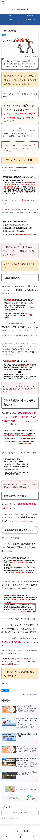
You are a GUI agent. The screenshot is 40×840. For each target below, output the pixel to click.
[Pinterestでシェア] (15, 617)
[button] (33, 617)
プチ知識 (6, 690)
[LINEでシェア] (6, 617)
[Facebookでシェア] (6, 612)
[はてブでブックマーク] (33, 612)
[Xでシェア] (6, 607)
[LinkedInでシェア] (24, 617)
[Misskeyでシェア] (33, 607)
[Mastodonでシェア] (15, 607)
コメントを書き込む (20, 813)
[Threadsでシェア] (15, 612)
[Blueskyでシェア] (24, 607)
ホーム (20, 834)
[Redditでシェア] (24, 612)
